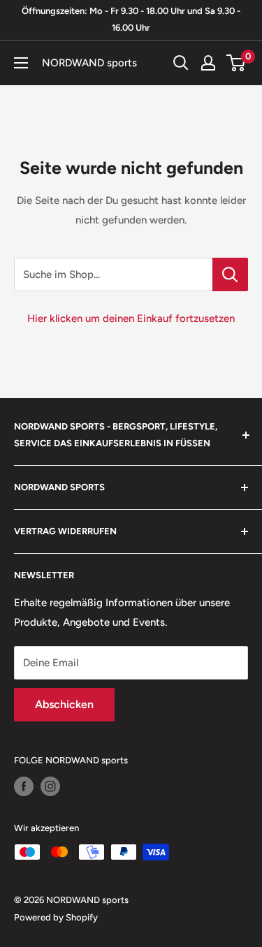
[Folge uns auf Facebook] (24, 786)
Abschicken (64, 704)
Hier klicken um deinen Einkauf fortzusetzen (131, 318)
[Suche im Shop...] (230, 274)
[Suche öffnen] (181, 63)
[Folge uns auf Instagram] (50, 786)
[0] (236, 62)
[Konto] (208, 63)
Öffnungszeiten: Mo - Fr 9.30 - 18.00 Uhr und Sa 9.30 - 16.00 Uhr (131, 19)
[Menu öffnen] (21, 62)
